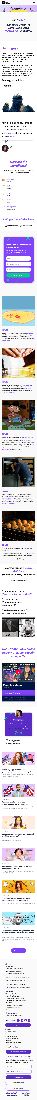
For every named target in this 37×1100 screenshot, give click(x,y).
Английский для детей (13, 996)
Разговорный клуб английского (16, 984)
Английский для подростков (16, 998)
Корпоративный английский (15, 980)
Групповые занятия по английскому (18, 977)
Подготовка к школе (13, 1008)
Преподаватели (10, 1032)
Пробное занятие (11, 1036)
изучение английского (15, 728)
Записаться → (18, 275)
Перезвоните (19, 1077)
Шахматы (9, 1010)
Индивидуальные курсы (14, 971)
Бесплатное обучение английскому (18, 987)
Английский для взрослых (15, 973)
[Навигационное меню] (34, 2)
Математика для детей (14, 1016)
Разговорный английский (14, 969)
